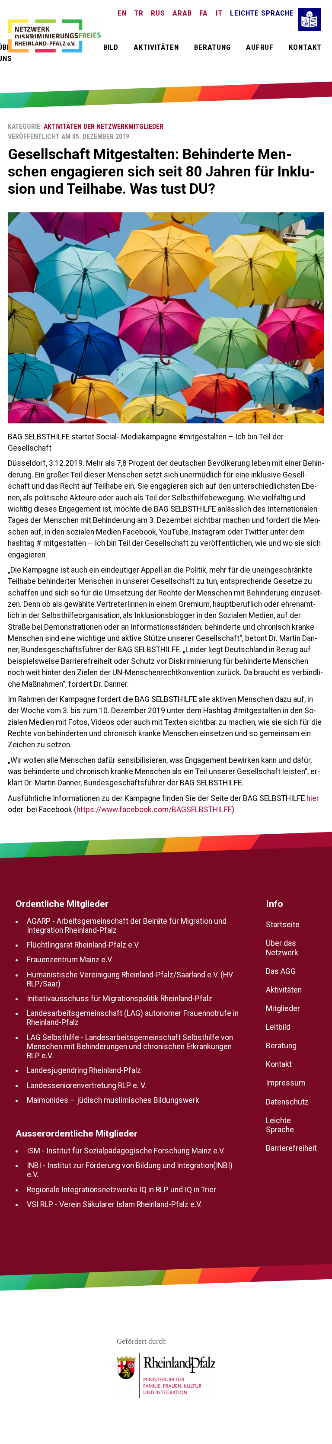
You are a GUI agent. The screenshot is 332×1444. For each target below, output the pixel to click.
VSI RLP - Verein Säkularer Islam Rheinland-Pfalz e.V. (114, 1204)
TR (139, 13)
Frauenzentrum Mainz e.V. (70, 960)
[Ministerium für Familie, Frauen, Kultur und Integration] (166, 1375)
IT (219, 13)
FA (204, 13)
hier (312, 798)
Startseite (283, 925)
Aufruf (260, 47)
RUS (158, 13)
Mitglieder (283, 1008)
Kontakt (305, 47)
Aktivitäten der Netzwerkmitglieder (103, 126)
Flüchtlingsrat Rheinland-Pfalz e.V (83, 945)
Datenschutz (287, 1102)
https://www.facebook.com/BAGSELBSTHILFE (154, 809)
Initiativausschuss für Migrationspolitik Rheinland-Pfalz (119, 998)
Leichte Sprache (262, 13)
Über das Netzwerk (282, 948)
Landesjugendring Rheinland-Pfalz (84, 1070)
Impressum (285, 1083)
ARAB (182, 13)
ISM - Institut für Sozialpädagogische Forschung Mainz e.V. (126, 1150)
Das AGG (281, 971)
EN (122, 13)
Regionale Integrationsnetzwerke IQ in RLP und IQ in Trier (121, 1189)
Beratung (212, 47)
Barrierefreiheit (291, 1148)
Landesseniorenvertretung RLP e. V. (86, 1085)
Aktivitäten (156, 47)
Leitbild (103, 47)
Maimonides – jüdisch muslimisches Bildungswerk (113, 1100)
